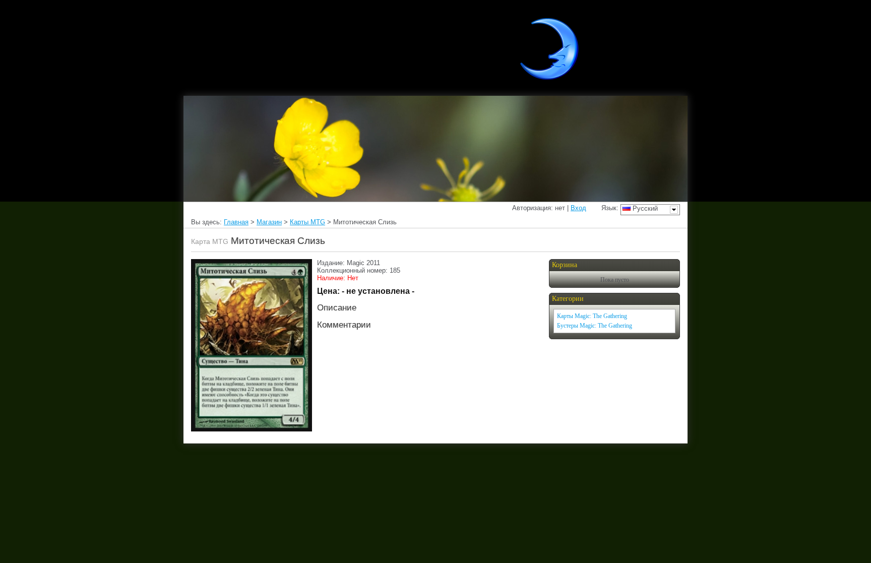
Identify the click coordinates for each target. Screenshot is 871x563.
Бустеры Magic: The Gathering (594, 325)
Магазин (269, 222)
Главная (236, 222)
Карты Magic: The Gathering (592, 316)
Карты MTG (307, 222)
